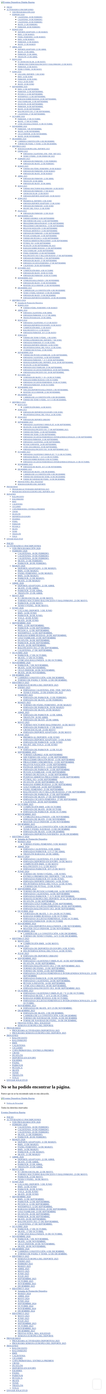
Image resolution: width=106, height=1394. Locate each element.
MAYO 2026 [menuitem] (18, 1169)
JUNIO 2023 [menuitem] (23, 1318)
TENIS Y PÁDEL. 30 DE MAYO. (30, 69)
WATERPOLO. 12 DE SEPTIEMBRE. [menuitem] (35, 1206)
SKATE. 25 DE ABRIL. (26, 52)
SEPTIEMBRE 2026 (19, 87)
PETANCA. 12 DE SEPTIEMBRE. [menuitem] (34, 1204)
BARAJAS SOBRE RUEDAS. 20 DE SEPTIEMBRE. (37, 99)
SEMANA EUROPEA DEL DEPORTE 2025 (34, 149)
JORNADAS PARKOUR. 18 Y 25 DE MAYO (39, 333)
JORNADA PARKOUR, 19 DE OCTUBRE (38, 385)
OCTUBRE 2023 (24, 452)
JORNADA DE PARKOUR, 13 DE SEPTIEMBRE (41, 233)
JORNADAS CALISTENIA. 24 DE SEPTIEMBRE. (41, 442)
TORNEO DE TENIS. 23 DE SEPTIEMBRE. (39, 434)
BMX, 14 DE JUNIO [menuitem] (27, 1187)
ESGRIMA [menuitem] (17, 1370)
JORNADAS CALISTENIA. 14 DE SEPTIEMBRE (41, 357)
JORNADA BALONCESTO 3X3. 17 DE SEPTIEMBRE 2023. (46, 429)
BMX (14, 502)
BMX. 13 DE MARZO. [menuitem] (28, 1144)
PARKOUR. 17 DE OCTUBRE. (29, 119)
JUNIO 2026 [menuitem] (18, 1182)
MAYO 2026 (17, 59)
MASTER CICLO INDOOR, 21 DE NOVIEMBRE (41, 285)
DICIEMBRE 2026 (19, 139)
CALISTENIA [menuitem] (18, 1356)
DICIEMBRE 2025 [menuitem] (26, 1286)
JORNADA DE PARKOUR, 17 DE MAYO (38, 191)
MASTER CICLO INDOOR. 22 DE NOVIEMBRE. (41, 392)
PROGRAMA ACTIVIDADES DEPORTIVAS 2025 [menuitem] (36, 1341)
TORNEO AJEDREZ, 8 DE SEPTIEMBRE (38, 218)
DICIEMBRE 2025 (25, 288)
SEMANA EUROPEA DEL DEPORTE (32, 484)
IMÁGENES (11, 494)
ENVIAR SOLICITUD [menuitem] (17, 1390)
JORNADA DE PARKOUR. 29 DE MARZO (39, 171)
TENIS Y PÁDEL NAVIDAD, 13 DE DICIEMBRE (41, 293)
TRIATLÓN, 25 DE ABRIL (28, 57)
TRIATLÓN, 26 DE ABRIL (33, 181)
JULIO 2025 (22, 211)
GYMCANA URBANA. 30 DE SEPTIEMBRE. (40, 447)
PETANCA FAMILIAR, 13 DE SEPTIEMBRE (40, 236)
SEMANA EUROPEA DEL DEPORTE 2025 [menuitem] (38, 1259)
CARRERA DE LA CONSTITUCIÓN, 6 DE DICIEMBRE (44, 290)
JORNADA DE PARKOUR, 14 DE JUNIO (38, 206)
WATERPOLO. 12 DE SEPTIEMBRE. (32, 97)
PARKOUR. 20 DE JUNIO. (27, 79)
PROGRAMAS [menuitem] (14, 1338)
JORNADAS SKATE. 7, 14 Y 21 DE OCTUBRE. (41, 457)
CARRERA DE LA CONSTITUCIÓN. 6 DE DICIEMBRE (44, 474)
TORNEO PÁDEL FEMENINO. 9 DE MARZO (40, 308)
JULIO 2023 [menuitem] (23, 1321)
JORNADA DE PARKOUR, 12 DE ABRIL (38, 179)
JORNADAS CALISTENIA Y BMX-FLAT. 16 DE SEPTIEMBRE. (47, 425)
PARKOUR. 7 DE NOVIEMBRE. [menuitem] (33, 1239)
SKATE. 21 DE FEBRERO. (28, 24)
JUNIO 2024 (22, 335)
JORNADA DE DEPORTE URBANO (36, 420)
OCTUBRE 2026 (18, 116)
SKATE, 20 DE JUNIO (26, 84)
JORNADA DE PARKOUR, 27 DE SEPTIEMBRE (41, 258)
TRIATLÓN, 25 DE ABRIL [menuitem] (30, 1167)
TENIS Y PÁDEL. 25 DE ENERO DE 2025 (39, 156)
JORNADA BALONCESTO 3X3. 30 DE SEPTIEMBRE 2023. (46, 449)
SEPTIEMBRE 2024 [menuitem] (27, 1303)
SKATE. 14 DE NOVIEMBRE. (29, 131)
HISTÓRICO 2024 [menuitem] (20, 1288)
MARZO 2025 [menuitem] (24, 1266)
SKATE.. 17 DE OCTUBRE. (28, 121)
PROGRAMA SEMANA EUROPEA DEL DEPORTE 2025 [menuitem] (39, 1343)
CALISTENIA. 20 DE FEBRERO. (30, 22)
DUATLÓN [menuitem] (17, 1365)
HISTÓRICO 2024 (19, 300)
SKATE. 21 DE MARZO (27, 44)
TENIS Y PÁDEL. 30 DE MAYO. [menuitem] (33, 1179)
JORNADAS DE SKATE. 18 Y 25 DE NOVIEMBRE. (42, 467)
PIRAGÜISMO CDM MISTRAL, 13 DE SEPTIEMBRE (43, 226)
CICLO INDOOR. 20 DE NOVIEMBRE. (32, 134)
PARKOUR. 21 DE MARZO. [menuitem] (31, 1152)
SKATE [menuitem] (15, 1380)
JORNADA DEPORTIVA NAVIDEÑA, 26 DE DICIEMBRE (44, 298)
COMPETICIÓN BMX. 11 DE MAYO (37, 328)
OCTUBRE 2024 (24, 375)
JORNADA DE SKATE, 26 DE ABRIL (37, 183)
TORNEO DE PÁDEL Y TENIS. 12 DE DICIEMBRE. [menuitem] (42, 1254)
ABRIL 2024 (22, 310)
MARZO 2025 (23, 166)
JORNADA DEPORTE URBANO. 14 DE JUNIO (40, 345)
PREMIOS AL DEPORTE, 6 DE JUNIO (37, 201)
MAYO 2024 (22, 320)
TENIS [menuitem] (15, 1383)
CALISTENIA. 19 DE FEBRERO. (30, 19)
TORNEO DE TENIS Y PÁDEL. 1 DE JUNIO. (40, 338)
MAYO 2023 (22, 405)
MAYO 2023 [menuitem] (23, 1316)
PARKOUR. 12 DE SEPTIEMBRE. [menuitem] (34, 1201)
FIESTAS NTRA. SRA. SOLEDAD (30, 482)
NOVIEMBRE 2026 (19, 126)
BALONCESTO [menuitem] (19, 1348)
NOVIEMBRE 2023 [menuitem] (27, 1328)
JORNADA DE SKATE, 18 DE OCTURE (38, 273)
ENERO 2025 (23, 151)
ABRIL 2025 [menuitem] (23, 1269)
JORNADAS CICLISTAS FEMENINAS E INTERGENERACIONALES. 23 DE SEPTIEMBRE (57, 437)
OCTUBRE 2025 (24, 268)
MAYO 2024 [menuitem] (23, 1298)
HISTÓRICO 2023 (19, 402)
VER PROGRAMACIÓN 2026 (23, 12)
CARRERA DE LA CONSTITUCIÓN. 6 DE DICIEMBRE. (44, 397)
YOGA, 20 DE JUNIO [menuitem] (28, 1192)
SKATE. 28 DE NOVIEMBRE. (29, 136)
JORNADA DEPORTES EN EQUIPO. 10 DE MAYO (42, 325)
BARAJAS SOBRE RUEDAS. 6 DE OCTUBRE (40, 380)
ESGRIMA (16, 519)
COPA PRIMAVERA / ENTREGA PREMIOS (28, 509)
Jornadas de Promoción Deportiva (30, 303)
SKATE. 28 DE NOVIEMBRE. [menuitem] (32, 1246)
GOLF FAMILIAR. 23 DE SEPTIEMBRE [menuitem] (37, 1211)
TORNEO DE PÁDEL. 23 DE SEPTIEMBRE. (40, 432)
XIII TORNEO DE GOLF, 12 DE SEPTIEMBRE (40, 221)
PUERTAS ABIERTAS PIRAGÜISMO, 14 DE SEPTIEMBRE (45, 241)
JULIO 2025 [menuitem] (23, 1276)
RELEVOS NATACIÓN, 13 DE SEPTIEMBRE (40, 228)
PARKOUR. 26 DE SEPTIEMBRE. (30, 106)
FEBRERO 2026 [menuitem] (19, 1124)
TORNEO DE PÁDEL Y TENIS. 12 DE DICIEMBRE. (37, 144)
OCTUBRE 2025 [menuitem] (25, 1281)
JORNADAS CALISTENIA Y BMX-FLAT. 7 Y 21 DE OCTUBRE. (47, 454)
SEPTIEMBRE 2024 (25, 352)
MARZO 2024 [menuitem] (24, 1293)
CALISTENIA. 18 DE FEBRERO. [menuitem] (33, 1127)
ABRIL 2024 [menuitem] (23, 1296)
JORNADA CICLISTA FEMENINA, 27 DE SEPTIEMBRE (44, 263)
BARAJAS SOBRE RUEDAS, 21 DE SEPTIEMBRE (42, 248)
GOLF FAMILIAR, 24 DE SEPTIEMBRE (38, 251)
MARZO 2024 (23, 305)
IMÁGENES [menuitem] (12, 1346)
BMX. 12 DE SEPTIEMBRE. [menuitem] (31, 1199)
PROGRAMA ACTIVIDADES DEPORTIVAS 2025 (30, 489)
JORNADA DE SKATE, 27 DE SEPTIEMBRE (40, 261)
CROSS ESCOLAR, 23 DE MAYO (36, 193)
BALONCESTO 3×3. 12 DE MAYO (36, 330)
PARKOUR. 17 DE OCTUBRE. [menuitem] (32, 1229)
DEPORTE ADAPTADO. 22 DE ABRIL (32, 49)
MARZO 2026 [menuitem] (18, 1139)
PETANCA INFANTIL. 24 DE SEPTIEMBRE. (40, 444)
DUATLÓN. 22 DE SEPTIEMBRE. (36, 365)
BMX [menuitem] (14, 1353)
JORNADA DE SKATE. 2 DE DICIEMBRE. (39, 472)
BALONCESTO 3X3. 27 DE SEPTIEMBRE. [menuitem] (38, 1221)
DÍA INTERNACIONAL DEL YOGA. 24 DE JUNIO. (42, 415)
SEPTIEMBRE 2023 (25, 422)
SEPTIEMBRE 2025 (25, 216)
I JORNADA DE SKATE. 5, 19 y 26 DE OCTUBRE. (42, 377)
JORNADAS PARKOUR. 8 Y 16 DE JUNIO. (39, 343)
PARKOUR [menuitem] (17, 1375)
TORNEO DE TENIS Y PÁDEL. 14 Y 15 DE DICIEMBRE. (45, 400)
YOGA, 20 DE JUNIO (26, 82)
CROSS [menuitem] (15, 1363)
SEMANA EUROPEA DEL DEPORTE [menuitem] (35, 1336)
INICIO (9, 7)
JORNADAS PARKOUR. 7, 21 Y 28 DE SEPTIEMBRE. (43, 360)
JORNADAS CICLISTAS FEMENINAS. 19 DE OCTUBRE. (45, 382)
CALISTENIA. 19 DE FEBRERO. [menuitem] (33, 1129)
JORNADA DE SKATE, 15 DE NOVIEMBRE (39, 283)
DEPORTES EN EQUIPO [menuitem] (24, 1368)
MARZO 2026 (17, 29)
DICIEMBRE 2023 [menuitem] (26, 1331)
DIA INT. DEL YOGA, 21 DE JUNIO (36, 208)
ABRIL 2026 (17, 47)
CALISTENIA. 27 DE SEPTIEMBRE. (31, 114)
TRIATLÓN (16, 534)
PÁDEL (15, 521)
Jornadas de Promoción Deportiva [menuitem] (32, 1291)
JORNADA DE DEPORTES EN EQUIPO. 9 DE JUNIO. (43, 412)
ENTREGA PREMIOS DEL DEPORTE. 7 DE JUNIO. (42, 340)
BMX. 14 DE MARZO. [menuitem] (28, 1149)
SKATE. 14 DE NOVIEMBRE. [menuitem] (32, 1241)
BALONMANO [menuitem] (19, 1351)
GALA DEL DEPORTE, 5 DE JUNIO (31, 74)
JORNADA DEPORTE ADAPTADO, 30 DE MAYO (41, 196)
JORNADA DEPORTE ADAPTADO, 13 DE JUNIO (41, 203)
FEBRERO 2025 (24, 159)
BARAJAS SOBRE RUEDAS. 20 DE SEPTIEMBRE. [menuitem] (42, 1209)
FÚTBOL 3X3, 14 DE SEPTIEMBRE (37, 243)
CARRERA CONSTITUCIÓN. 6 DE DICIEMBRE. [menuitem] (41, 1251)
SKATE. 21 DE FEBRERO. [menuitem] (30, 1134)
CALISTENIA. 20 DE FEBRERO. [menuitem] (33, 1132)
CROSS (15, 511)
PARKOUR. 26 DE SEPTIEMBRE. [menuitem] (34, 1216)
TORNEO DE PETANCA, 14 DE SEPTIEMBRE (41, 238)
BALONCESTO (18, 497)
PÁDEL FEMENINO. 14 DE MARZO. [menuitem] (35, 1147)
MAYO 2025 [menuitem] (23, 1271)
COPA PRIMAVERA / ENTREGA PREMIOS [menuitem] (33, 1360)
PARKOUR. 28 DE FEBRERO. (29, 27)
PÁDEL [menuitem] (15, 1373)
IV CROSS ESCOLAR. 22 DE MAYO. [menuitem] (35, 1172)
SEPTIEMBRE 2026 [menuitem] (21, 1196)
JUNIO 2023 (22, 410)
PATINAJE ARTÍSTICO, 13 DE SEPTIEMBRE (40, 231)
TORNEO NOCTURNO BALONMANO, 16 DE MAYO (43, 188)
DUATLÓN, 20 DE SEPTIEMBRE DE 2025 (39, 246)
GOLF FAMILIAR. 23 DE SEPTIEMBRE (33, 101)
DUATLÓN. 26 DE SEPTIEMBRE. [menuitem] (34, 1214)
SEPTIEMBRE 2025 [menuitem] (27, 1278)
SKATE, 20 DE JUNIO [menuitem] (28, 1194)
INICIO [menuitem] (10, 1117)
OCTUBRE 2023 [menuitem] (25, 1326)
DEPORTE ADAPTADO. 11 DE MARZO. (33, 32)
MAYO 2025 (22, 186)
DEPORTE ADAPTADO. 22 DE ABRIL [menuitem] (36, 1159)
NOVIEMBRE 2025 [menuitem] (27, 1283)
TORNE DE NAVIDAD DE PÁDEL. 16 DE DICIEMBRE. (44, 479)
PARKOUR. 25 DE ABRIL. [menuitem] (30, 1164)
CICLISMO (16, 507)
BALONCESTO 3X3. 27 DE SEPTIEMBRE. (34, 111)
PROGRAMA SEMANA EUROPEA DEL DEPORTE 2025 (33, 492)
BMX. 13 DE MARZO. (26, 34)
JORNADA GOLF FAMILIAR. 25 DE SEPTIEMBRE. (42, 367)
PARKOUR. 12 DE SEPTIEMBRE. (30, 92)
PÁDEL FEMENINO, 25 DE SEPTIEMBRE (39, 253)
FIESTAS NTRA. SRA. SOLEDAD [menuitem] (34, 1333)
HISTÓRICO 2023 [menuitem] (20, 1313)
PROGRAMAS (12, 487)
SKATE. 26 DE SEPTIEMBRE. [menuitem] (32, 1219)
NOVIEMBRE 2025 (25, 278)
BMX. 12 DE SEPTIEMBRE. (28, 89)
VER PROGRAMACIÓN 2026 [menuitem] (26, 1122)
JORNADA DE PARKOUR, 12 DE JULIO (38, 213)
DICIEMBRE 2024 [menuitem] (26, 1311)
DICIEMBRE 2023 (25, 469)
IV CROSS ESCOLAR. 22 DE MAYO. (32, 62)
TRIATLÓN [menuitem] (17, 1385)
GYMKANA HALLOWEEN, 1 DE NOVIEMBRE (41, 280)
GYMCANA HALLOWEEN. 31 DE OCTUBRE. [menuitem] (40, 1234)
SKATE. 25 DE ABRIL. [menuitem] (28, 1162)
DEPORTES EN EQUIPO (21, 516)
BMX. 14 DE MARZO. (26, 39)
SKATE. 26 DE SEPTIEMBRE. (29, 109)
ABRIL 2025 (22, 176)
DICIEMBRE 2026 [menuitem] (20, 1249)
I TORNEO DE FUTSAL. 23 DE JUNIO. (37, 350)
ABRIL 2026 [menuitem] (18, 1157)
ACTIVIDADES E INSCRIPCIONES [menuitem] (24, 1119)
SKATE (15, 529)
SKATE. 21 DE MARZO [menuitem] (29, 1154)
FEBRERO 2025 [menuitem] (25, 1264)
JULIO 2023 (22, 417)
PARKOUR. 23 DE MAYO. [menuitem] (30, 1177)
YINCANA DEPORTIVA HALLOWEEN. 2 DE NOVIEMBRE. (45, 390)
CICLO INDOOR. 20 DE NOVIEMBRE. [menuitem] (36, 1244)
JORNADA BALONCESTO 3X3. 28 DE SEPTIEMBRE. (43, 372)
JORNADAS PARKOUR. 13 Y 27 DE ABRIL (39, 315)
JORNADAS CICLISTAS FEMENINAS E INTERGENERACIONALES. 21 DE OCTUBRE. (56, 462)
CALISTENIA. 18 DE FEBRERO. (30, 17)
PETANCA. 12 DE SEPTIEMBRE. (30, 94)
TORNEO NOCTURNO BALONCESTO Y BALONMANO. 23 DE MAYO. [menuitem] (53, 1174)
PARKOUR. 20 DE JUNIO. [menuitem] (30, 1189)
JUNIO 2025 (22, 198)
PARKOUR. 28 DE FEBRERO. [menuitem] (32, 1137)
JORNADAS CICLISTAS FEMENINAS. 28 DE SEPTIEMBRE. (46, 370)
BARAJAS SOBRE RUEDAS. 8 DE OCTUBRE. (41, 459)
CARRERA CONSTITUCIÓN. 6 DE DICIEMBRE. (36, 141)
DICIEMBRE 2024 (25, 395)
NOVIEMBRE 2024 (25, 387)
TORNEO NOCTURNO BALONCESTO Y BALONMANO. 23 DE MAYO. (45, 64)
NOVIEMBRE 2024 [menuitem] (27, 1308)
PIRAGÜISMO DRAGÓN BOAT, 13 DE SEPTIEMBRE (43, 223)
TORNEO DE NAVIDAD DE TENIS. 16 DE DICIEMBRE (44, 477)
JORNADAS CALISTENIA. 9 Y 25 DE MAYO (40, 323)
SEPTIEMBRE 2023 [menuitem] (27, 1323)
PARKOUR (16, 524)
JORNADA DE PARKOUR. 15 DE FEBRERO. (40, 161)
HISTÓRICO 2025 (19, 146)
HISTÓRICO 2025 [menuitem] (20, 1256)
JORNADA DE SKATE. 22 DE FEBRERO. (38, 164)
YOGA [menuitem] (15, 1388)
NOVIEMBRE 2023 (25, 464)
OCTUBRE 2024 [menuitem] (25, 1306)
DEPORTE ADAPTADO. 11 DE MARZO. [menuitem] (37, 1142)
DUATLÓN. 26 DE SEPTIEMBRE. (30, 104)
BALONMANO (18, 499)
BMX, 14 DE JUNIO (25, 77)
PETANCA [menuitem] (17, 1378)
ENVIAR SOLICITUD (15, 539)
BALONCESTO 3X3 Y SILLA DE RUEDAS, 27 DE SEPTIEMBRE (48, 256)
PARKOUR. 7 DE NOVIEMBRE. (30, 129)
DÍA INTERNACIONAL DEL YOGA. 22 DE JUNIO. (42, 347)
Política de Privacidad (15, 1103)
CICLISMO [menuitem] (17, 1358)
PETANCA (16, 526)
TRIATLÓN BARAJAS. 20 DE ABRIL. (37, 318)
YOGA (14, 536)
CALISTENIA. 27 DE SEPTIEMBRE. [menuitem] (35, 1224)
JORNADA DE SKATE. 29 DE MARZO (37, 174)
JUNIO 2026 (16, 72)
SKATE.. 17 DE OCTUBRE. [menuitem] (31, 1231)
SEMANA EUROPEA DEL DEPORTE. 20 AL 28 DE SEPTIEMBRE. (48, 362)
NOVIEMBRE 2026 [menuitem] (21, 1236)
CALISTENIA (17, 504)
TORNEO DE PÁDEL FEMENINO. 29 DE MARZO (42, 169)
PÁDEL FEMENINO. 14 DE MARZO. (32, 37)
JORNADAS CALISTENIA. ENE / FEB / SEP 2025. (42, 154)
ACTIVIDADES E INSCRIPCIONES (20, 10)
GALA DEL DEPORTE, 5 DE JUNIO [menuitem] (35, 1184)
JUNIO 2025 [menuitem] (23, 1274)
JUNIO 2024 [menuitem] (23, 1301)
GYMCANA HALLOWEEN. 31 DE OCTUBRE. (35, 124)
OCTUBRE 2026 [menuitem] (20, 1226)
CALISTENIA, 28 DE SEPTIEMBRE (37, 265)
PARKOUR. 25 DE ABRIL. (28, 54)
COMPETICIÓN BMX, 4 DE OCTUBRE (38, 270)
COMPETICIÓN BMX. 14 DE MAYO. (37, 407)
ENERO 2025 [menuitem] (24, 1261)
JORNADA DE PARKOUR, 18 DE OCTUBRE (40, 275)
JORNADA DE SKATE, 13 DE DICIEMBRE (39, 295)
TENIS (14, 531)
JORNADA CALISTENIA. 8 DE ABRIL (37, 313)
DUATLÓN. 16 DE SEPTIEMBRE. (36, 427)
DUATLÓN (16, 514)
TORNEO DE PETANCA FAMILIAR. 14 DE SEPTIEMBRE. (45, 355)
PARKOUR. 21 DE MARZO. (28, 42)
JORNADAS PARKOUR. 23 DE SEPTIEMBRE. (40, 439)
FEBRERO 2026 (18, 15)
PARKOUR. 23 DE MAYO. (28, 67)
